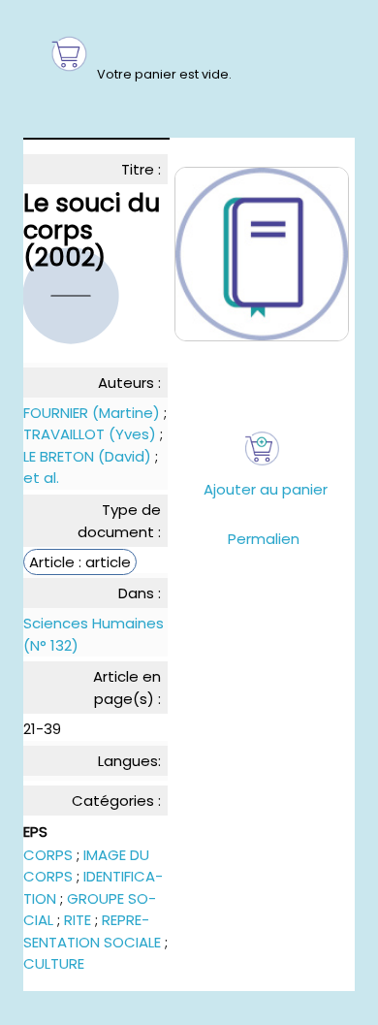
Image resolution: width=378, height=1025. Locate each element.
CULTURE (53, 963)
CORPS (48, 855)
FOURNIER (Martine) (91, 412)
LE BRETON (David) (87, 456)
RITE (77, 920)
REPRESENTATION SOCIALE (92, 931)
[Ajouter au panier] (262, 448)
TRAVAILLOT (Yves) (89, 434)
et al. (41, 477)
